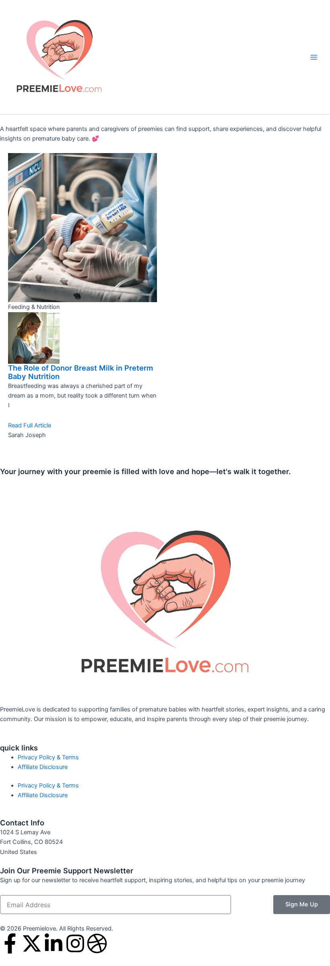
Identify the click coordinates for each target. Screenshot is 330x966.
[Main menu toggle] (314, 57)
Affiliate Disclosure (43, 767)
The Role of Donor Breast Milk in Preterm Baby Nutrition (80, 372)
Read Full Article (29, 425)
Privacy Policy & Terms (48, 757)
